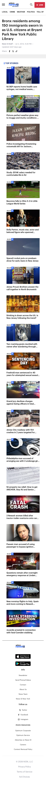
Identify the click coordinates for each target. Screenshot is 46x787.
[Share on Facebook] (10, 51)
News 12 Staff (7, 44)
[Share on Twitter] (13, 51)
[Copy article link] (16, 51)
